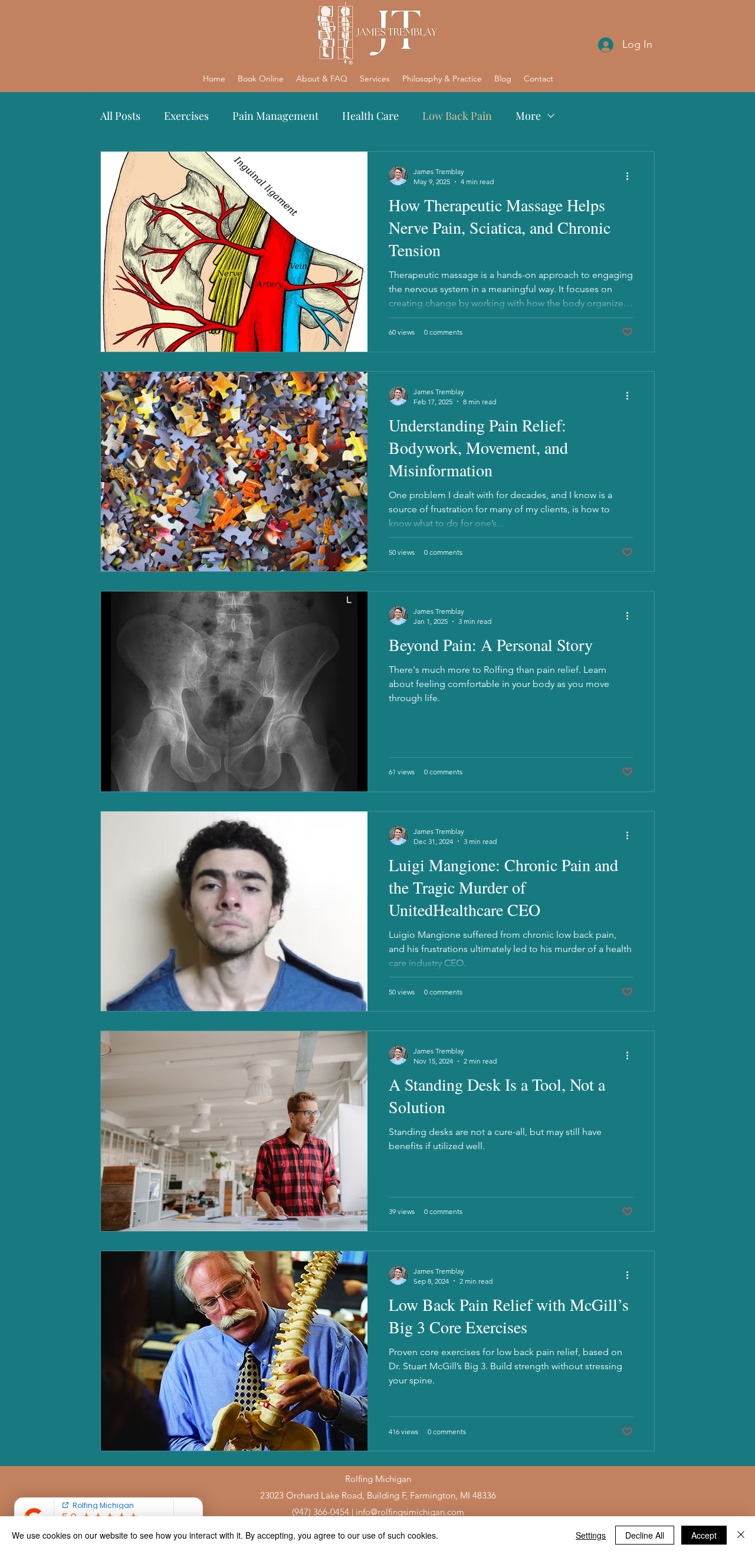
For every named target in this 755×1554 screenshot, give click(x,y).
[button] (321, 79)
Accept (704, 1535)
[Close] (741, 1535)
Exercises (186, 115)
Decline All (644, 1535)
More (528, 115)
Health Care (370, 115)
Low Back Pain (457, 115)
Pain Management (275, 115)
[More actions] (631, 176)
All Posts (120, 115)
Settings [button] (591, 1535)
